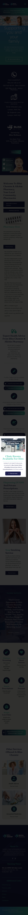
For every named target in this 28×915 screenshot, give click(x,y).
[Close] (23, 438)
